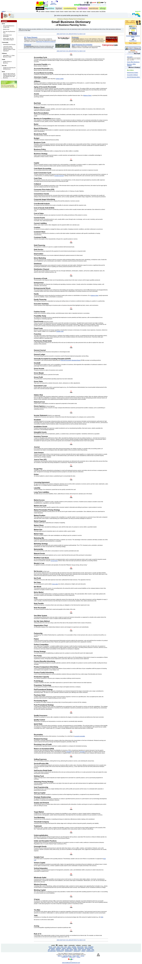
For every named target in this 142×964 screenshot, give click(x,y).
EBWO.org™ (72, 957)
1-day (54, 947)
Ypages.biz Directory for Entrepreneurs (9, 68)
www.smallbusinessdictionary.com (71, 962)
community (70, 8)
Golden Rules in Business (7, 62)
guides (49, 8)
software (82, 8)
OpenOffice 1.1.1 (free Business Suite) (9, 56)
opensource (81, 948)
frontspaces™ (60, 951)
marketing (58, 948)
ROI (102, 917)
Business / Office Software (131, 64)
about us (60, 955)
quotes (88, 11)
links (65, 947)
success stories (95, 11)
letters (74, 11)
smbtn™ (53, 945)
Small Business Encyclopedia (82, 45)
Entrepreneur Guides (132, 72)
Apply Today (129, 56)
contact (78, 957)
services (93, 8)
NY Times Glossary (30, 37)
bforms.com (6, 29)
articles (43, 11)
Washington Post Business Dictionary (46, 41)
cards (62, 949)
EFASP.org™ (65, 957)
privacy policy (76, 955)
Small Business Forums (9, 44)
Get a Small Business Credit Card (8, 26)
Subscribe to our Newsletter (7, 35)
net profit (68, 751)
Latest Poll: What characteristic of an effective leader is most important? (9, 48)
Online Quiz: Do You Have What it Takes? (8, 39)
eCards (57, 11)
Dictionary (75, 37)
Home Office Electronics (133, 62)
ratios (69, 947)
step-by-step (80, 947)
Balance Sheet (87, 95)
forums (61, 11)
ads (39, 11)
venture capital (59, 78)
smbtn (40, 8)
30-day (50, 947)
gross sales (55, 584)
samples (74, 947)
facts (58, 947)
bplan (59, 8)
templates (90, 947)
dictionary (52, 11)
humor (70, 11)
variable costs (59, 331)
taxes (86, 947)
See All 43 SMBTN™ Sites (53, 4)
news (77, 11)
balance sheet (94, 295)
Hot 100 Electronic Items (133, 77)
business (90, 4)
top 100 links (103, 11)
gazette (66, 11)
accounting (52, 948)
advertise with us (67, 955)
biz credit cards (52, 951)
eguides (61, 945)
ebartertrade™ (69, 951)
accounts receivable (79, 736)
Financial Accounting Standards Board (70, 360)
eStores (83, 951)
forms (62, 947)
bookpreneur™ (90, 951)
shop (102, 8)
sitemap (82, 955)
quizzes (84, 11)
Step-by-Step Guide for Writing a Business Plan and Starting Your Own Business (9, 76)
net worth (82, 751)
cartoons (47, 11)
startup (64, 948)
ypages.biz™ (77, 951)
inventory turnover (59, 175)
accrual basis (54, 560)
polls (81, 11)
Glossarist (27, 45)
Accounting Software (132, 75)
